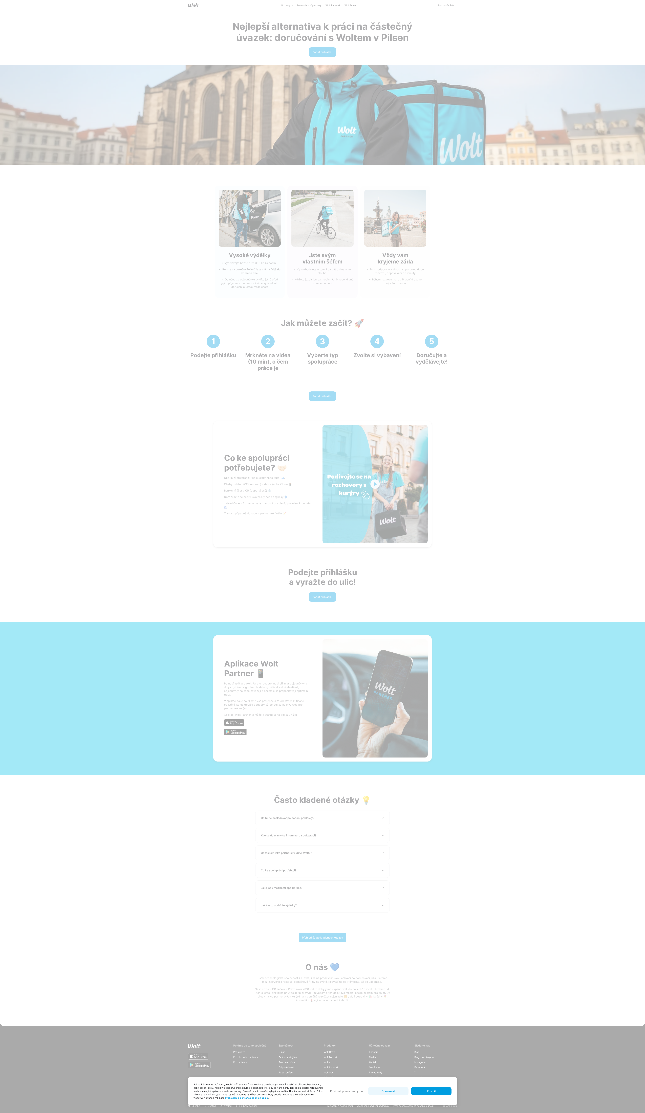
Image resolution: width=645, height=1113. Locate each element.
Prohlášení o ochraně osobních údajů (246, 1097)
